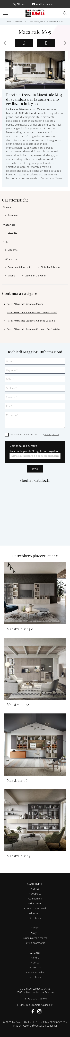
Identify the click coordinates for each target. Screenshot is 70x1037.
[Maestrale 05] (7, 43)
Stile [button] (6, 242)
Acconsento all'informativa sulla (34, 434)
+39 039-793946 (37, 998)
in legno (12, 232)
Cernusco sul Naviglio (19, 267)
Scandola (13, 215)
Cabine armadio (35, 972)
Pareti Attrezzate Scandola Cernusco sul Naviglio (33, 329)
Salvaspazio (35, 913)
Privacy (17, 1025)
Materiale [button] (9, 224)
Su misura (35, 918)
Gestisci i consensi (46, 1025)
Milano (11, 275)
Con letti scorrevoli (35, 908)
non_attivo (40, 21)
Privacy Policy (52, 434)
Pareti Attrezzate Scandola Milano (25, 303)
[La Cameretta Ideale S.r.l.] (35, 13)
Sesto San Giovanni (35, 275)
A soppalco (35, 893)
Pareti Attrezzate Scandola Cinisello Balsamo (31, 320)
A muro (35, 957)
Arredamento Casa (24, 21)
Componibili (35, 898)
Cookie (27, 1025)
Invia (35, 468)
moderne (13, 249)
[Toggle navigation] (5, 13)
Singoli (35, 933)
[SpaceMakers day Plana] (62, 43)
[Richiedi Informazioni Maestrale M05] (24, 43)
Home (10, 21)
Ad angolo (35, 967)
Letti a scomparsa (35, 943)
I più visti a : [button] (11, 259)
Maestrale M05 (55, 21)
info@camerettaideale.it (39, 1004)
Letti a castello (35, 903)
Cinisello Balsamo (50, 267)
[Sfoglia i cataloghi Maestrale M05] (46, 43)
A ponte (35, 888)
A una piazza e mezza (35, 938)
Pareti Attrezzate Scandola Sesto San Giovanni (32, 312)
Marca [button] (7, 207)
